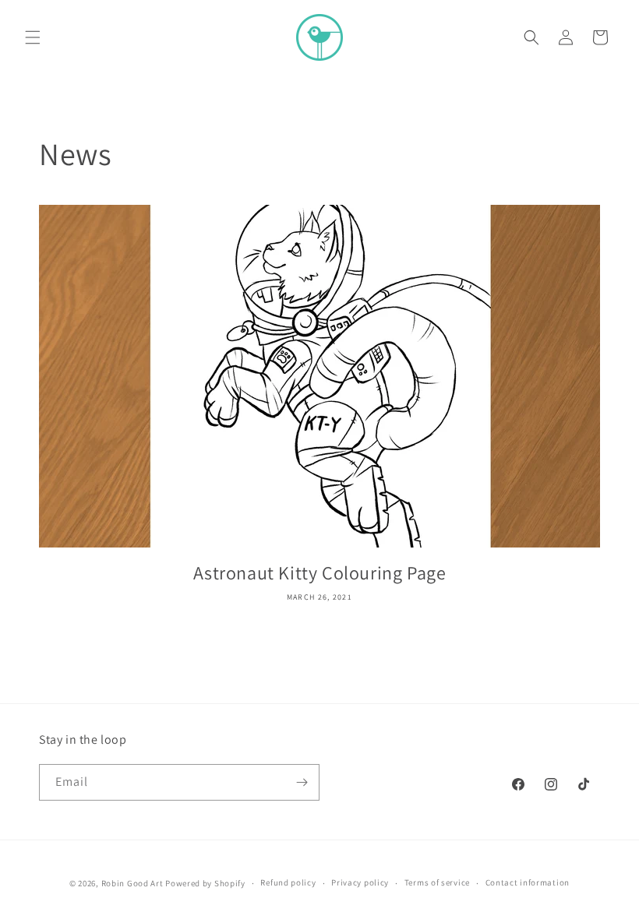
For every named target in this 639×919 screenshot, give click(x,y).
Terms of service (437, 882)
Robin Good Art (132, 883)
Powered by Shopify (205, 883)
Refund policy (288, 882)
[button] (33, 37)
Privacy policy (360, 882)
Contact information (527, 882)
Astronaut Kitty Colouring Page (320, 573)
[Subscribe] (301, 782)
